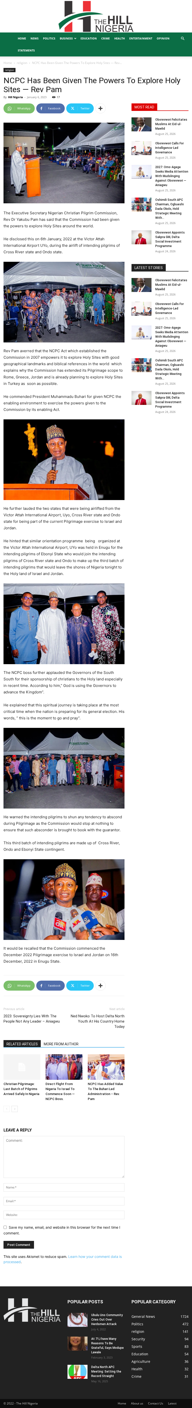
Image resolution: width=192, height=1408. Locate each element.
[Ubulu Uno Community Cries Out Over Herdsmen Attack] (78, 1320)
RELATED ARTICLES (22, 1044)
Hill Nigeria (15, 97)
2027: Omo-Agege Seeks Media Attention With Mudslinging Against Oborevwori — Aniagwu (171, 176)
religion (22, 63)
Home (22, 38)
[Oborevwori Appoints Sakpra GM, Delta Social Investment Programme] (142, 237)
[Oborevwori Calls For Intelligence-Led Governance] (142, 148)
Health (119, 38)
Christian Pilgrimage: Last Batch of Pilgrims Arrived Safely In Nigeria (21, 1089)
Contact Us (155, 1403)
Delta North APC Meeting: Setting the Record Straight (106, 1371)
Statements (26, 50)
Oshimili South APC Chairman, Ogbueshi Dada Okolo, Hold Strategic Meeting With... (169, 209)
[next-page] (15, 1109)
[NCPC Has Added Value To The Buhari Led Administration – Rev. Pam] (106, 1067)
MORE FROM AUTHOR (61, 1044)
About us (137, 1403)
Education (88, 38)
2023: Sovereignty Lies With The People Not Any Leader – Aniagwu (32, 1019)
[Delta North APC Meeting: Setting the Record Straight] (78, 1372)
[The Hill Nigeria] (96, 16)
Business (66, 38)
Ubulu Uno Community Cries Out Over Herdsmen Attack (107, 1319)
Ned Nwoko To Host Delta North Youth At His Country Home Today (97, 1021)
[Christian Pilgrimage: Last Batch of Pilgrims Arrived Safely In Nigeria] (22, 1067)
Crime (105, 38)
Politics (49, 38)
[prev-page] (7, 1109)
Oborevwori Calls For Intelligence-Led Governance (169, 148)
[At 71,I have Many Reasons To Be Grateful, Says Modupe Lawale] (78, 1344)
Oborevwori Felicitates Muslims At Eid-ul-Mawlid (171, 124)
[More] (100, 108)
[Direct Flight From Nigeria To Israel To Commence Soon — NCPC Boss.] (64, 1067)
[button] (182, 38)
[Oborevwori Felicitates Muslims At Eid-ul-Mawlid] (142, 124)
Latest (172, 1403)
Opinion (163, 38)
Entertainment (140, 38)
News (34, 38)
